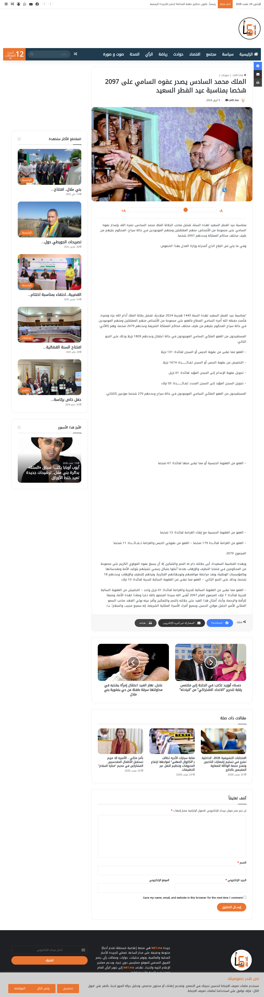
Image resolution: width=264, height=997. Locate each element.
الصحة (134, 54)
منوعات (225, 75)
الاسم (241, 862)
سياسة (228, 54)
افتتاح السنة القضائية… (62, 347)
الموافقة (19, 988)
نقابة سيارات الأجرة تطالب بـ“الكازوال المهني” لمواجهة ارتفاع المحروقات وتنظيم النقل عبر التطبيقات (173, 764)
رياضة (163, 54)
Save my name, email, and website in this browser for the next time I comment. (193, 897)
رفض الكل (43, 988)
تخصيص (68, 988)
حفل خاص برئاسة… (66, 399)
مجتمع (211, 54)
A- (221, 211)
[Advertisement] (172, 283)
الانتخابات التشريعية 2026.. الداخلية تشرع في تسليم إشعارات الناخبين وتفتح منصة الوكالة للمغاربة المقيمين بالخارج (224, 764)
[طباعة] (258, 82)
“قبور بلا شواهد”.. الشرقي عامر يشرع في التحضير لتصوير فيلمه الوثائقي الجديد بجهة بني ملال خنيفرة (53, 470)
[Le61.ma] (249, 28)
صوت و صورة (113, 54)
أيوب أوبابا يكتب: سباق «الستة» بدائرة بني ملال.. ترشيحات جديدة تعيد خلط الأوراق (168, 4)
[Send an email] (226, 100)
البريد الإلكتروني (235, 880)
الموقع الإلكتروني (159, 880)
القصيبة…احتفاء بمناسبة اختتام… (54, 294)
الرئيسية (246, 54)
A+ (123, 211)
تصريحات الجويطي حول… (61, 241)
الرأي (149, 54)
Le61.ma (234, 100)
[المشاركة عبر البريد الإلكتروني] (258, 74)
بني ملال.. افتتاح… (66, 189)
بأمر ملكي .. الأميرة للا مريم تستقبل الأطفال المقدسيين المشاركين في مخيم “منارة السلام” (120, 762)
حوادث (178, 54)
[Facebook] (258, 66)
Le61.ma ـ (238, 75)
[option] (49, 460)
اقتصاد (194, 54)
